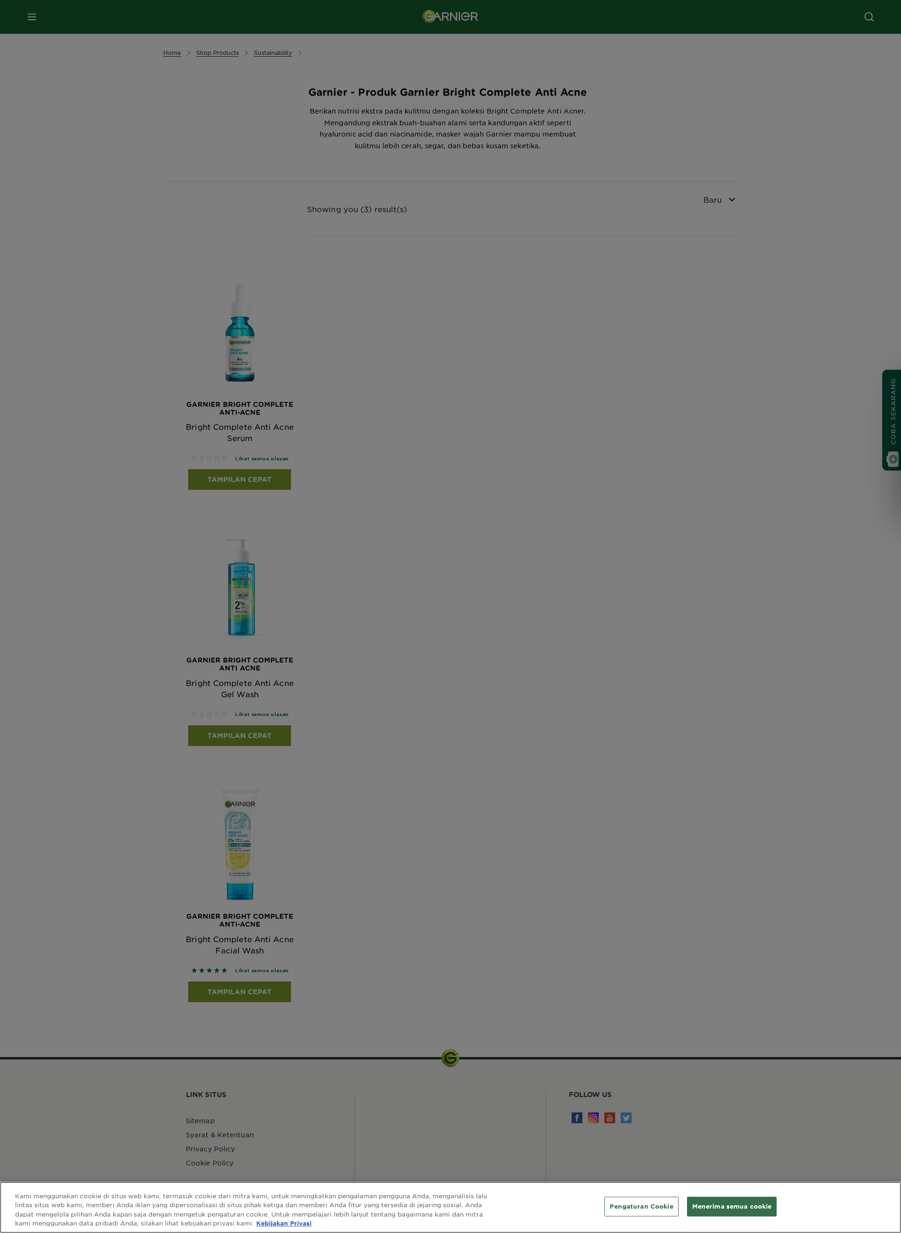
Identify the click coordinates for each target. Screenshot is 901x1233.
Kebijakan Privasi (284, 1223)
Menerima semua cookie (732, 1206)
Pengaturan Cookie (641, 1206)
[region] (450, 1207)
